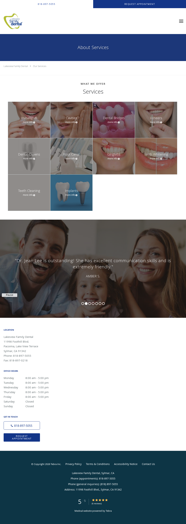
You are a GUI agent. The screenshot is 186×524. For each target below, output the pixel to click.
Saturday (19, 401)
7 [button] (103, 304)
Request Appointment (22, 437)
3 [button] (90, 304)
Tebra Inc (55, 464)
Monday (26, 378)
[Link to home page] (12, 21)
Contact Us (148, 464)
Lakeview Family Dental (16, 66)
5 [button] (97, 304)
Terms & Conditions (98, 464)
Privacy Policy (73, 464)
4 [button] (93, 304)
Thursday (26, 392)
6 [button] (100, 304)
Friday (26, 397)
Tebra (109, 510)
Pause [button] (9, 295)
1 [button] (83, 304)
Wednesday (26, 387)
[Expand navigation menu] (181, 21)
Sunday (19, 406)
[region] (93, 265)
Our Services (39, 66)
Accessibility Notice (126, 464)
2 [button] (86, 304)
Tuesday (26, 382)
